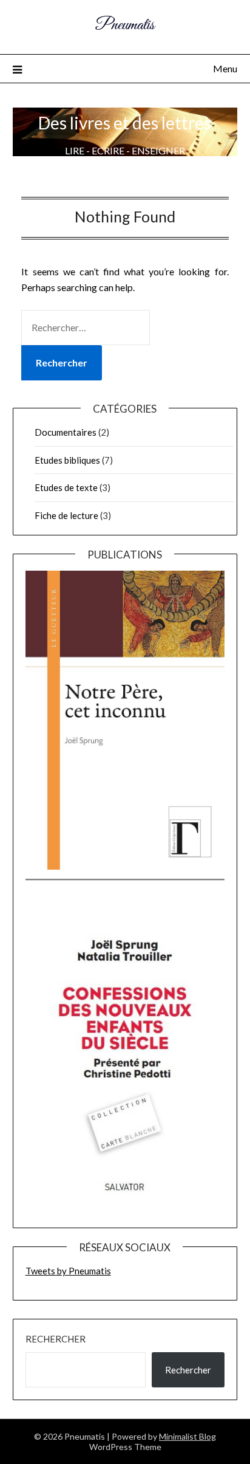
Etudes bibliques (67, 460)
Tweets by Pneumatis (68, 1270)
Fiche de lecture (66, 515)
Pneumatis (125, 25)
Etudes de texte (66, 487)
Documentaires (65, 432)
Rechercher (55, 1338)
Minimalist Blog (187, 1436)
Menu (225, 68)
